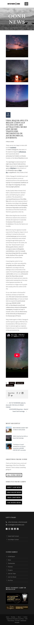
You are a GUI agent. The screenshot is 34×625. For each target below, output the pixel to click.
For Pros (10, 580)
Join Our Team (12, 573)
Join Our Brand (12, 577)
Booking (13, 617)
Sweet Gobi (20, 383)
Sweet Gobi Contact (13, 536)
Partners (10, 566)
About (19, 617)
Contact (25, 617)
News (9, 560)
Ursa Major (10, 385)
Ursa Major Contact (13, 539)
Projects (10, 570)
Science (12, 383)
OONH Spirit (11, 556)
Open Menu (26, 3)
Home (7, 617)
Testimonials (11, 563)
